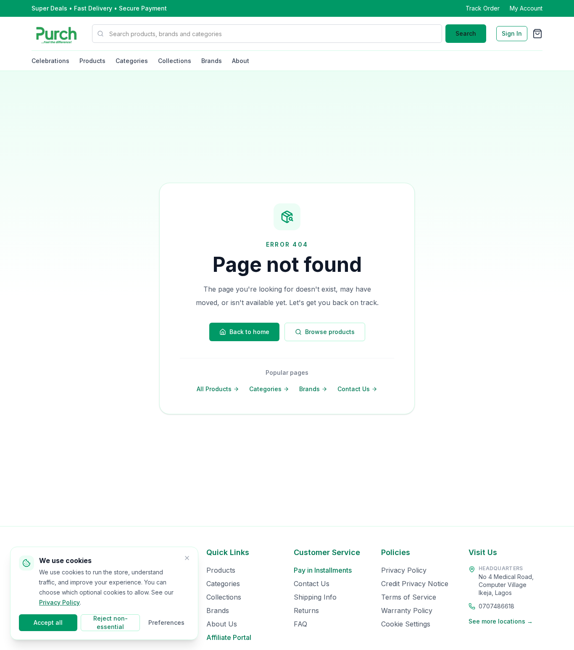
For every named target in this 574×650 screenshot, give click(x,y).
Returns (306, 610)
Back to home (249, 331)
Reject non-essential (110, 622)
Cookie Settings (405, 624)
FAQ (300, 624)
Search (466, 33)
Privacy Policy (404, 570)
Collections (174, 60)
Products (92, 60)
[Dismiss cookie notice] (187, 558)
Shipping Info (315, 597)
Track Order (483, 8)
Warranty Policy (406, 610)
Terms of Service (408, 597)
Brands (211, 60)
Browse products (330, 331)
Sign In (512, 33)
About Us (221, 624)
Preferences (166, 622)
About (240, 60)
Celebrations (50, 60)
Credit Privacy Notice (414, 583)
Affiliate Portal (228, 637)
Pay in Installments (323, 570)
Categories (132, 60)
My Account (526, 8)
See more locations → (501, 621)
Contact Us (353, 388)
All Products (214, 388)
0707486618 (496, 606)
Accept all (48, 622)
